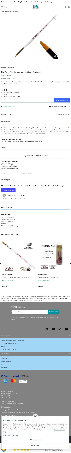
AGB (2, 364)
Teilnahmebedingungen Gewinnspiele (13, 340)
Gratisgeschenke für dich (9, 343)
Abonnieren (53, 312)
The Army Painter (26, 173)
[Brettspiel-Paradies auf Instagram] (60, 329)
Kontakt (3, 346)
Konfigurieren (35, 445)
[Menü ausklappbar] (2, 6)
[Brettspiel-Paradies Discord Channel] (66, 329)
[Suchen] (6, 6)
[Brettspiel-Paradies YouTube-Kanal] (53, 329)
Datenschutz (15, 435)
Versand (16, 92)
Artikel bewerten (8, 190)
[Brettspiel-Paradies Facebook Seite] (47, 329)
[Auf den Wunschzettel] (54, 18)
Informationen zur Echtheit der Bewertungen (53, 450)
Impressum (6, 435)
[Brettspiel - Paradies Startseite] (35, 6)
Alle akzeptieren (35, 440)
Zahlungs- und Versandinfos (10, 349)
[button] (65, 6)
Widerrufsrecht (6, 361)
